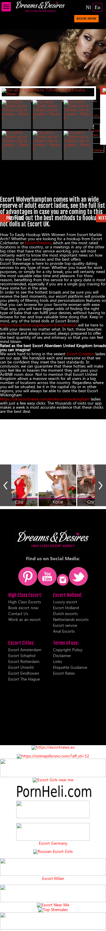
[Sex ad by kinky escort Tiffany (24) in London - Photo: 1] (48, 92)
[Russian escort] (53, 851)
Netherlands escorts (71, 619)
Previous (5, 485)
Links (57, 661)
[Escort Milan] (53, 874)
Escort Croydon (80, 353)
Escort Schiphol (21, 655)
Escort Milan (53, 878)
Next (100, 485)
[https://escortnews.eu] (53, 747)
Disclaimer (62, 655)
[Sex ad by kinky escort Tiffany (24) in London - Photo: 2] (16, 110)
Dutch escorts (65, 613)
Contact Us (18, 613)
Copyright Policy (67, 649)
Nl (88, 7)
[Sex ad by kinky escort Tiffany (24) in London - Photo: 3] (47, 110)
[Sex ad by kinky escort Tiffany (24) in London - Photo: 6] (47, 141)
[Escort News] (94, 130)
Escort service (65, 625)
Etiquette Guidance (70, 667)
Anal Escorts (64, 631)
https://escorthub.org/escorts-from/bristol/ (38, 325)
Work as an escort (24, 619)
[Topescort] (53, 900)
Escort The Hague (24, 679)
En (97, 7)
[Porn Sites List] (53, 798)
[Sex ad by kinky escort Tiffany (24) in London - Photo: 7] (78, 141)
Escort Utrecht (21, 667)
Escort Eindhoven (23, 673)
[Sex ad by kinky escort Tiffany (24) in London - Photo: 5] (16, 141)
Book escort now (23, 607)
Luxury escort (65, 602)
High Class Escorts (24, 602)
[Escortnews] (94, 148)
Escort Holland (66, 607)
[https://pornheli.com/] (53, 775)
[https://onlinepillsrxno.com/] (53, 756)
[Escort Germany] (53, 832)
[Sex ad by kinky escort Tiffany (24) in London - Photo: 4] (78, 110)
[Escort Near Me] (53, 905)
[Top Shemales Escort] (53, 909)
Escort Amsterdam (24, 649)
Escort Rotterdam (23, 661)
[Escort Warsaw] (53, 928)
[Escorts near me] (53, 779)
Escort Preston (38, 242)
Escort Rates (64, 673)
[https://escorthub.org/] (53, 810)
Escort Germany (53, 843)
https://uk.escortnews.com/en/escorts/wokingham (45, 399)
